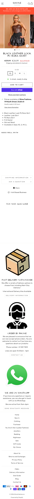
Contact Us (17, 482)
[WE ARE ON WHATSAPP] (17, 375)
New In (17, 418)
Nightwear (17, 437)
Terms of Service (17, 463)
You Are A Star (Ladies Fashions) (17, 428)
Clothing (17, 421)
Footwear (17, 424)
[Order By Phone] (17, 315)
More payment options (17, 95)
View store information (11, 107)
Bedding (17, 434)
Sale (17, 441)
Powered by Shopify (17, 497)
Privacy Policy (17, 460)
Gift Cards (17, 444)
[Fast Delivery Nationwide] (17, 262)
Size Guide (17, 475)
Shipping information (16, 177)
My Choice (17, 447)
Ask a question (17, 182)
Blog (17, 479)
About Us (17, 453)
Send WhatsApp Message (17, 408)
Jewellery (17, 431)
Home (17, 415)
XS (10, 73)
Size (17, 69)
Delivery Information (17, 295)
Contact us (17, 355)
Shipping (9, 63)
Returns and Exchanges (17, 456)
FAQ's (17, 469)
